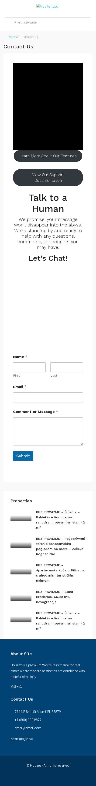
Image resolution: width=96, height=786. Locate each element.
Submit (23, 456)
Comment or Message (35, 411)
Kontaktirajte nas (21, 739)
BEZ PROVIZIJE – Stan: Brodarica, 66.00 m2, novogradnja (54, 597)
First (16, 375)
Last (53, 375)
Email (20, 387)
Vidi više (16, 686)
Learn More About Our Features (48, 156)
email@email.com (28, 728)
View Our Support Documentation (48, 177)
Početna (13, 37)
